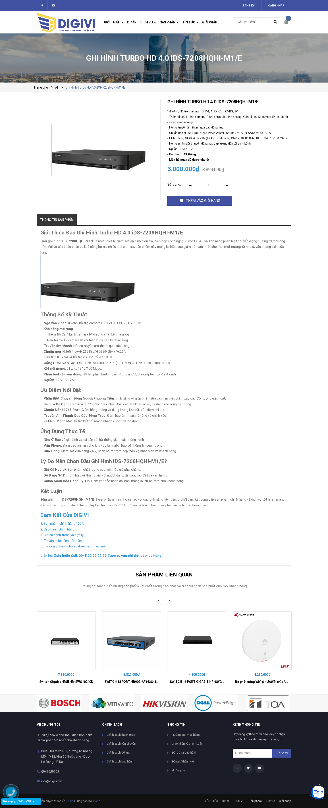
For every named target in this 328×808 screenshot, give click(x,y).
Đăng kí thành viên (183, 761)
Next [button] (169, 600)
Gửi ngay (282, 753)
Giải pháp (285, 801)
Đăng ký (249, 5)
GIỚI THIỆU (211, 801)
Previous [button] (158, 600)
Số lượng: (174, 184)
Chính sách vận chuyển (121, 743)
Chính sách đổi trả (118, 752)
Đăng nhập (276, 5)
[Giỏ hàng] (287, 22)
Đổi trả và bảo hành (184, 752)
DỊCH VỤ (239, 801)
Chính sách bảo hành (120, 761)
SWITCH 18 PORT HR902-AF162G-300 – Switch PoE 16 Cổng (148, 682)
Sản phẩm (255, 801)
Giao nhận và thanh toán (187, 743)
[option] (66, 649)
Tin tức (270, 801)
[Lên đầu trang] (315, 777)
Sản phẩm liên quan (164, 575)
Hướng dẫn (179, 770)
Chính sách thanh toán (121, 734)
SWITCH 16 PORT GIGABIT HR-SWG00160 (200, 682)
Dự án (226, 801)
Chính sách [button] (112, 724)
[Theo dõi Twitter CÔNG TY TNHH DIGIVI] (54, 5)
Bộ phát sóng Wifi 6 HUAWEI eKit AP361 (264, 682)
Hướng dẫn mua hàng (186, 734)
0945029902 (50, 771)
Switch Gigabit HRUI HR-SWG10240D (66, 682)
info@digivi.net (51, 781)
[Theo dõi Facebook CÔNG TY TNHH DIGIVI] (42, 5)
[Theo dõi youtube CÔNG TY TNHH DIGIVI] (259, 768)
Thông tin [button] (176, 724)
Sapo (96, 801)
